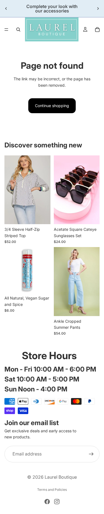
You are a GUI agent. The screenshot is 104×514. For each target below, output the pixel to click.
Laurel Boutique (61, 477)
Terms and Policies (52, 489)
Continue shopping (52, 105)
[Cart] (97, 29)
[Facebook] (47, 501)
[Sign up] (91, 454)
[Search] (18, 29)
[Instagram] (57, 501)
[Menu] (6, 29)
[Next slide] (98, 8)
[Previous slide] (6, 8)
